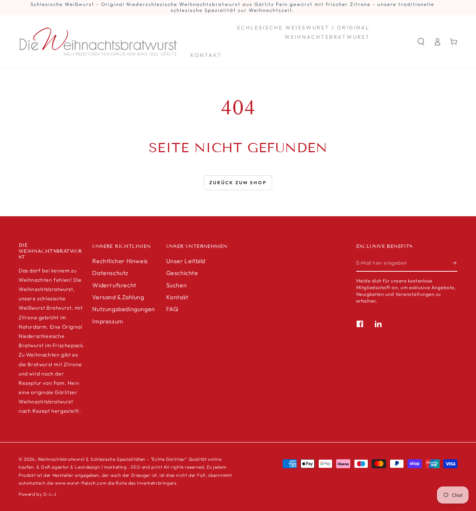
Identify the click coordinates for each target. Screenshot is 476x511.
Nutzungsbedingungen (123, 309)
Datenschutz (110, 273)
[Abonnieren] (455, 263)
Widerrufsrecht (114, 285)
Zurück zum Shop (238, 182)
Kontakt (177, 297)
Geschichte (182, 273)
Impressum (107, 321)
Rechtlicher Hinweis (120, 261)
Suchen (176, 285)
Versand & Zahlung (118, 297)
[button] (421, 41)
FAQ (172, 309)
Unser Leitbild (185, 261)
